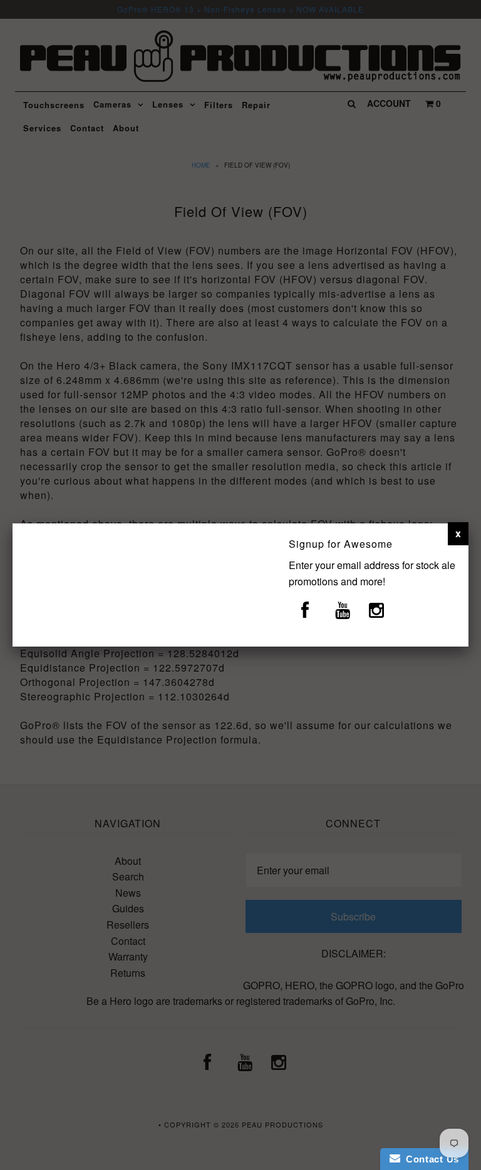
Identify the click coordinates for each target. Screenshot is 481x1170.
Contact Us (429, 1159)
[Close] (458, 533)
